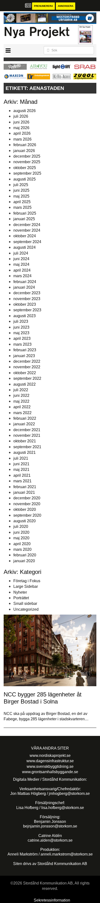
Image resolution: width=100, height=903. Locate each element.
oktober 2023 (24, 304)
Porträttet (21, 598)
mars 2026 (22, 139)
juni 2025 (21, 190)
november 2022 (26, 367)
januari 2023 (24, 356)
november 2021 (26, 435)
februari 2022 (24, 418)
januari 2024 (24, 287)
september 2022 (27, 378)
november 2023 (26, 299)
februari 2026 (24, 145)
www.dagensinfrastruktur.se (50, 761)
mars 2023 (22, 344)
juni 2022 (21, 395)
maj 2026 (21, 128)
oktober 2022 (24, 373)
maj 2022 (21, 401)
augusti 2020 (24, 521)
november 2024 (26, 230)
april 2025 (22, 202)
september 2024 (27, 242)
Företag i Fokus (26, 581)
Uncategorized (26, 609)
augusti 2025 (24, 179)
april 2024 (22, 270)
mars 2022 (22, 413)
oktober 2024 (24, 236)
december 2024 (26, 225)
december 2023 (26, 293)
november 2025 (26, 162)
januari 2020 (24, 561)
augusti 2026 (24, 111)
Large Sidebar (25, 586)
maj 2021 (21, 469)
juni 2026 (21, 122)
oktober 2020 (24, 509)
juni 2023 (21, 327)
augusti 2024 (24, 247)
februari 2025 (24, 213)
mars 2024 (22, 276)
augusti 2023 (24, 316)
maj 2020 (21, 538)
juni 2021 (21, 464)
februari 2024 (24, 282)
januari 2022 (24, 424)
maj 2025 (21, 196)
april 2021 (22, 475)
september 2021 (27, 447)
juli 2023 (20, 321)
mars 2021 (22, 481)
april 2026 (22, 133)
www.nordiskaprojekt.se (50, 755)
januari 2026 (24, 151)
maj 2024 (21, 264)
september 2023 (27, 310)
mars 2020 (22, 549)
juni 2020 (21, 532)
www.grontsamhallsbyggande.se (50, 772)
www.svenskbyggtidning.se (50, 766)
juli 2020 (20, 526)
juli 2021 (20, 458)
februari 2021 (24, 487)
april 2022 (22, 407)
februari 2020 (24, 555)
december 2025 (26, 156)
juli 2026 (20, 116)
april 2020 (22, 544)
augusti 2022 (24, 384)
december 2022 (26, 361)
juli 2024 (20, 253)
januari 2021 (24, 492)
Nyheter (20, 592)
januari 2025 (24, 219)
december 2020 (26, 498)
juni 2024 (21, 259)
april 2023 (22, 338)
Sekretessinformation (52, 900)
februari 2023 (24, 350)
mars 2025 (22, 207)
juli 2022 (20, 390)
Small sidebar (25, 603)
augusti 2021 (24, 452)
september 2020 (27, 515)
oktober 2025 (24, 168)
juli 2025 (20, 185)
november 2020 (26, 504)
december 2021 (26, 430)
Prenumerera (43, 6)
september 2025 (27, 173)
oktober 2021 (24, 441)
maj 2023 (21, 333)
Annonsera (65, 6)
